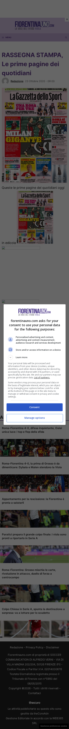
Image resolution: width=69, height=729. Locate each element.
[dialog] (35, 364)
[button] (34, 357)
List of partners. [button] (42, 377)
